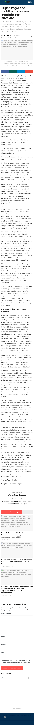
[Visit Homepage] (13, 2)
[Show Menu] (2, 2)
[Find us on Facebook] (1, 717)
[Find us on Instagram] (8, 717)
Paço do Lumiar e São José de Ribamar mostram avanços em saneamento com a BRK (13, 535)
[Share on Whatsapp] (13, 71)
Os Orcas (29, 715)
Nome (4, 636)
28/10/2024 (17, 35)
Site (2, 652)
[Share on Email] (29, 71)
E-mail (4, 644)
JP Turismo (7, 35)
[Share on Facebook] (5, 71)
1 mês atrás (5, 595)
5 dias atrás (5, 539)
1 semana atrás (6, 566)
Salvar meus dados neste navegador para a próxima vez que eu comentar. (16, 661)
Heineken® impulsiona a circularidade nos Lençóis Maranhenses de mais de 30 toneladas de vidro (16, 562)
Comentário (6, 613)
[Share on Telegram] (21, 71)
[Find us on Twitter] (5, 717)
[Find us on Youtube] (11, 717)
